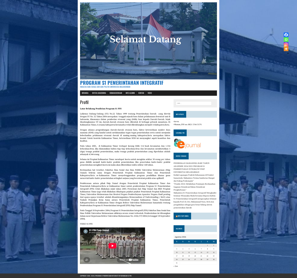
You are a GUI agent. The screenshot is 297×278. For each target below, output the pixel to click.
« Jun (176, 266)
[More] (286, 48)
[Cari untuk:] (194, 103)
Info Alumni (130, 93)
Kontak (141, 93)
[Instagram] (286, 44)
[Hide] (288, 53)
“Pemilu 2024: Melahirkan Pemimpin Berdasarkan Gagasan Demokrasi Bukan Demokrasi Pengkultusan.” (194, 187)
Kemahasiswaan (116, 93)
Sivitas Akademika (99, 93)
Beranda (85, 93)
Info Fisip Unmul (183, 216)
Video (150, 93)
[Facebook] (286, 35)
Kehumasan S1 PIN (126, 276)
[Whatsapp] (286, 39)
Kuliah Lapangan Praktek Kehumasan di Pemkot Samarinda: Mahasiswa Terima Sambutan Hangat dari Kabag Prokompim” (194, 178)
